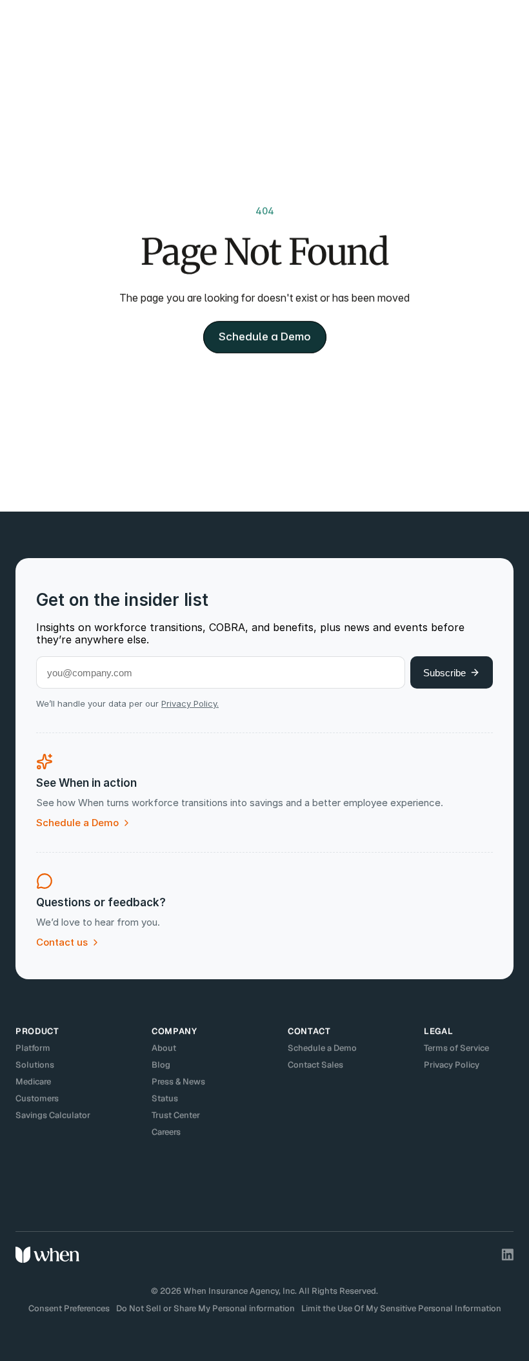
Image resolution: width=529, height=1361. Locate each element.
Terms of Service (456, 1048)
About (164, 1048)
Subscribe (444, 672)
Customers (37, 1098)
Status (165, 1098)
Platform (32, 1048)
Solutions (34, 1064)
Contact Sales (315, 1064)
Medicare (33, 1081)
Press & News (178, 1081)
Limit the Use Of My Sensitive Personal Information (401, 1308)
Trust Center (176, 1115)
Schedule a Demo (322, 1048)
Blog (161, 1064)
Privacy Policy (451, 1064)
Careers (166, 1132)
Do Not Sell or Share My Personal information (205, 1308)
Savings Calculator (52, 1115)
